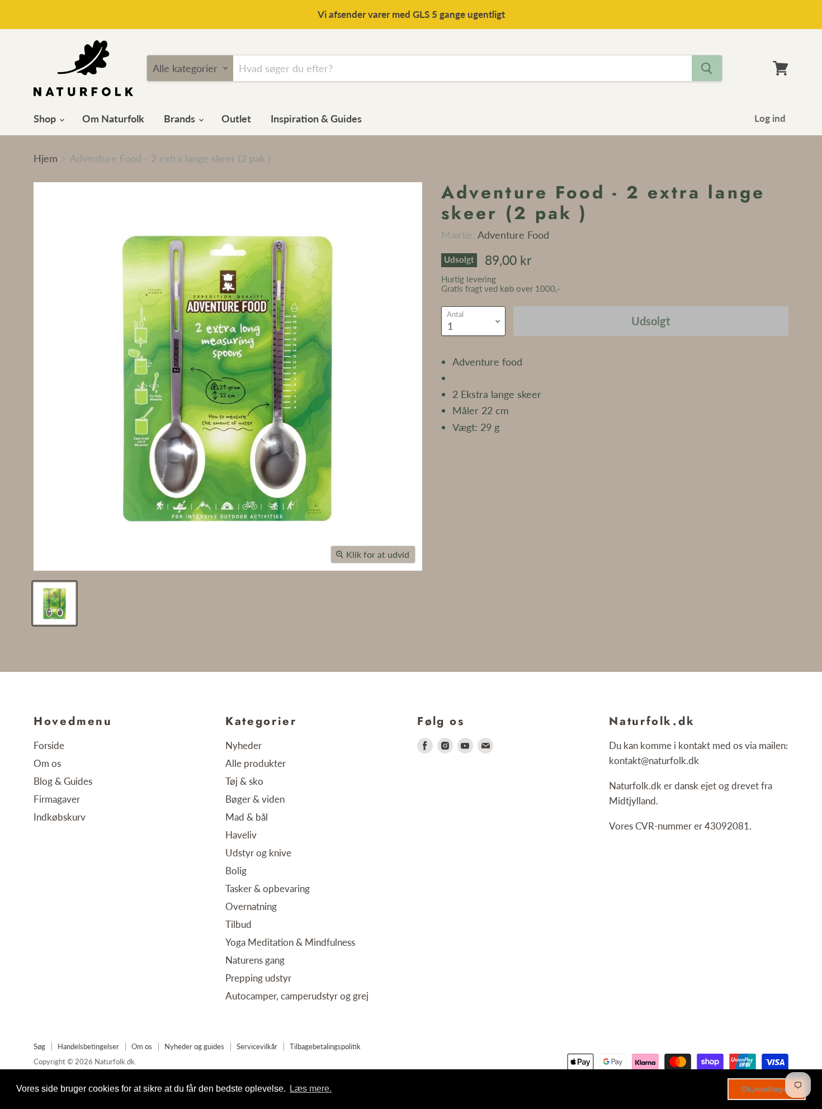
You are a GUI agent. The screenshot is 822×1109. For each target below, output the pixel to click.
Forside (49, 745)
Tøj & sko (244, 781)
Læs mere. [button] (311, 1088)
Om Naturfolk (113, 118)
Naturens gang (255, 960)
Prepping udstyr (258, 978)
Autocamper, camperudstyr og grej (297, 996)
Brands (180, 118)
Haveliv (241, 835)
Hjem (46, 158)
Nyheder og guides (194, 1046)
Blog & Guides (63, 781)
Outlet (236, 118)
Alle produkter (255, 763)
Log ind (770, 118)
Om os (47, 763)
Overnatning (251, 906)
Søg (39, 1046)
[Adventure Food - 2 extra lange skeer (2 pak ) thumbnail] (54, 603)
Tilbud (238, 924)
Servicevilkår (257, 1046)
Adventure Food (513, 235)
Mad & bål (246, 817)
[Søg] (707, 68)
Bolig (236, 870)
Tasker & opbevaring (267, 888)
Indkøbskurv (60, 817)
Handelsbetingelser (88, 1046)
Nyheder (243, 745)
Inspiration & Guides (316, 118)
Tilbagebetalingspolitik (325, 1046)
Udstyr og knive (258, 853)
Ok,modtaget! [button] (767, 1088)
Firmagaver (57, 799)
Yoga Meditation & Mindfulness (290, 942)
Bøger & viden (255, 799)
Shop (46, 118)
